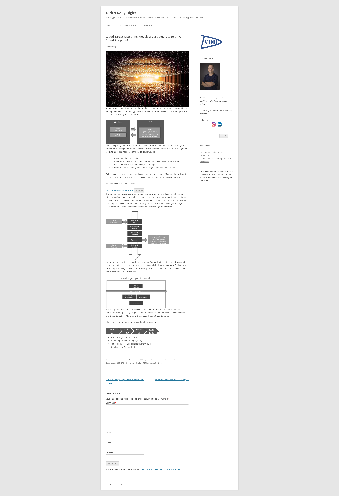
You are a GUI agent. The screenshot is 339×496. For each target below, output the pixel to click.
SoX (140, 363)
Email (108, 442)
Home (108, 25)
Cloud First (169, 360)
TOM (145, 363)
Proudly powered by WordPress (117, 485)
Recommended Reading (126, 25)
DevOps (128, 360)
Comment (111, 403)
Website (109, 452)
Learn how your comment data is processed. (160, 469)
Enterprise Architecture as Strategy (172, 379)
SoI (137, 363)
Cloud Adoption (157, 360)
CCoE (143, 360)
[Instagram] (213, 124)
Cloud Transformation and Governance (119, 190)
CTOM (123, 363)
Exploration (147, 25)
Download (139, 190)
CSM (118, 363)
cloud (148, 360)
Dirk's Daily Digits (121, 12)
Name (108, 432)
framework (130, 363)
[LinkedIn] (219, 124)
